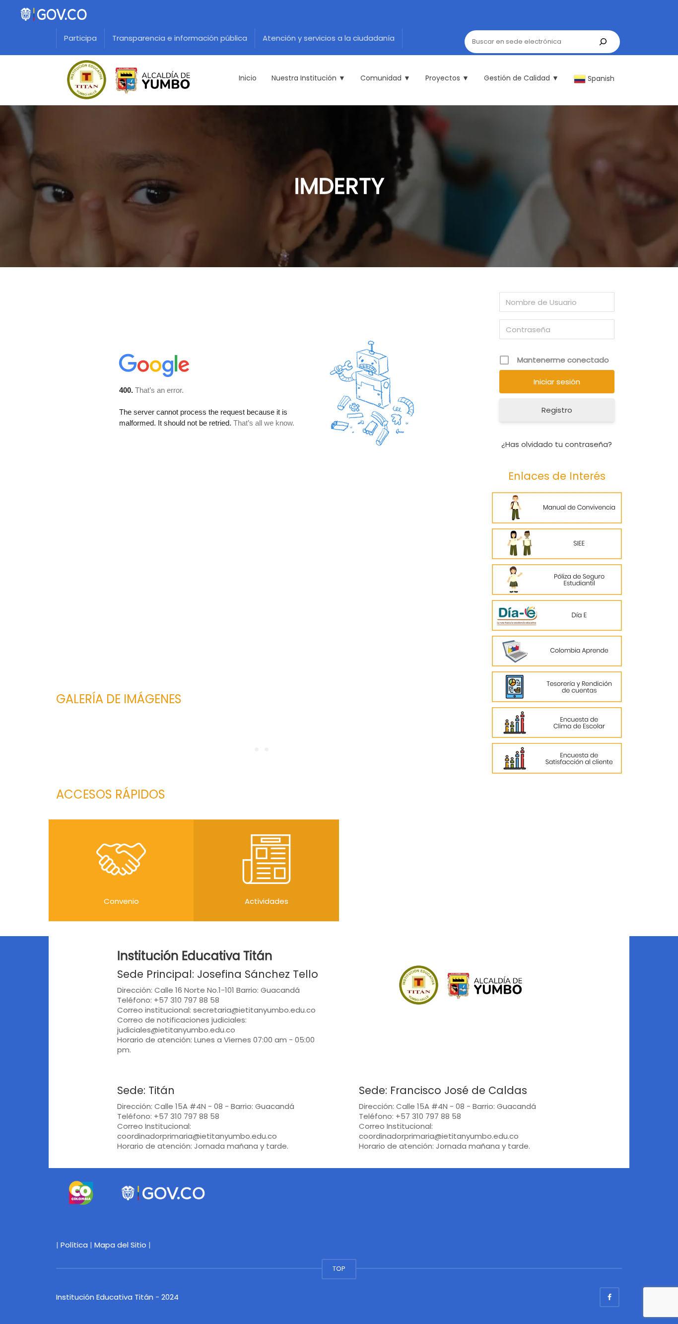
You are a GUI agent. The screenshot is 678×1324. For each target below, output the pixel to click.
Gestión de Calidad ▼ (521, 78)
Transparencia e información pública (179, 38)
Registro (557, 410)
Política (74, 1245)
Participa (80, 38)
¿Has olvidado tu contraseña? (556, 444)
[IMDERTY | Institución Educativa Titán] (123, 79)
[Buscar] (603, 41)
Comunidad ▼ (385, 78)
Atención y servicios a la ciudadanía (329, 38)
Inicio (248, 78)
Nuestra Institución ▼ (308, 78)
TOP (339, 1268)
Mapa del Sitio (120, 1245)
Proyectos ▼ (447, 78)
